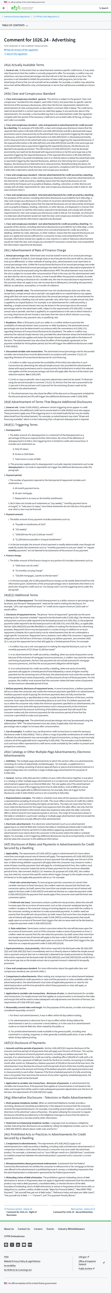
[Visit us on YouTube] (24, 1244)
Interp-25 (82, 1209)
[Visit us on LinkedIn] (18, 1244)
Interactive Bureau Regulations (17, 16)
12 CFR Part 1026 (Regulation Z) (46, 16)
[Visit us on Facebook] (6, 1244)
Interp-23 (19, 1209)
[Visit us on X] (12, 1244)
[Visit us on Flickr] (30, 1244)
